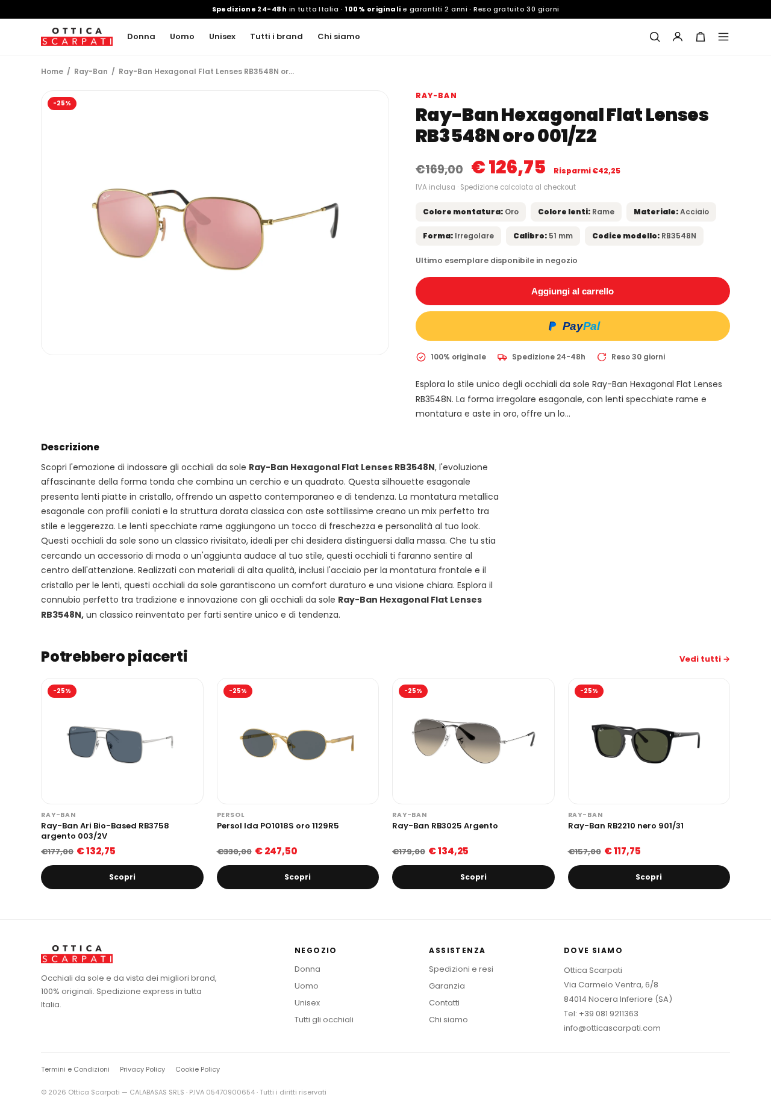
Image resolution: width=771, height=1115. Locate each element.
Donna (141, 36)
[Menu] (723, 36)
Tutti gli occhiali (324, 1019)
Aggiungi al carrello (572, 291)
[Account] (677, 36)
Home (52, 71)
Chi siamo (338, 36)
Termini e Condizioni (75, 1069)
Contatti (444, 1002)
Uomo (182, 36)
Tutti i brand (276, 36)
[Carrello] (700, 36)
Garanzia (447, 986)
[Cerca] (654, 36)
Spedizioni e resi (461, 969)
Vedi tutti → (704, 659)
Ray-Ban (91, 71)
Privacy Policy (142, 1069)
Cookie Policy (197, 1069)
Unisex (222, 36)
